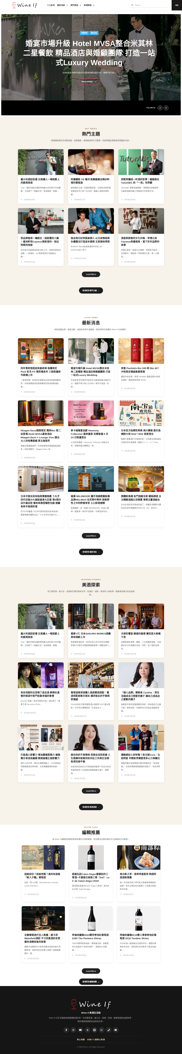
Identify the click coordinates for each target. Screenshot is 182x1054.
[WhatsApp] (101, 1030)
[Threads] (87, 1030)
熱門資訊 (74, 5)
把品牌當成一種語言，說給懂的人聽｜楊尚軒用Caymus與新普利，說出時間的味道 (40, 241)
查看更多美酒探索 (91, 807)
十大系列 (51, 5)
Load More (91, 274)
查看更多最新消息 (91, 552)
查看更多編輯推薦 (91, 982)
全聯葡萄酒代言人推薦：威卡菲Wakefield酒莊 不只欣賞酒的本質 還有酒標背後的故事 (42, 938)
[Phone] (108, 1030)
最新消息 (61, 5)
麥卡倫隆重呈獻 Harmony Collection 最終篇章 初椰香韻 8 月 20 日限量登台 (89, 434)
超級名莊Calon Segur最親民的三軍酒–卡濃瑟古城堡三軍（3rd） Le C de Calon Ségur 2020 (90, 877)
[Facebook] (66, 1030)
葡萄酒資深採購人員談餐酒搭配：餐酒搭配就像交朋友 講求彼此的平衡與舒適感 (90, 696)
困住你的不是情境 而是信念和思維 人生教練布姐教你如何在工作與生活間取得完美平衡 (90, 758)
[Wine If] (91, 1009)
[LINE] (94, 1030)
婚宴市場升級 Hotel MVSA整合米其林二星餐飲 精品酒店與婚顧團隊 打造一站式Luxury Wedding (90, 371)
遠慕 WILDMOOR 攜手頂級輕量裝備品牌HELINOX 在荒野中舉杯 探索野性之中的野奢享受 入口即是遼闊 (90, 499)
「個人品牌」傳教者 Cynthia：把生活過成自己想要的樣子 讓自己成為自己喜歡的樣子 (140, 696)
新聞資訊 (84, 38)
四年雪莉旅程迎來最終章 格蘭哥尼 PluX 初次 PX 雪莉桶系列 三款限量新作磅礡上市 (41, 371)
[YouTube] (80, 1030)
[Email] (115, 1030)
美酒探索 (87, 5)
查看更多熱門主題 (91, 290)
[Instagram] (73, 1030)
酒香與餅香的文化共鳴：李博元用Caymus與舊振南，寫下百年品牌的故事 (140, 241)
